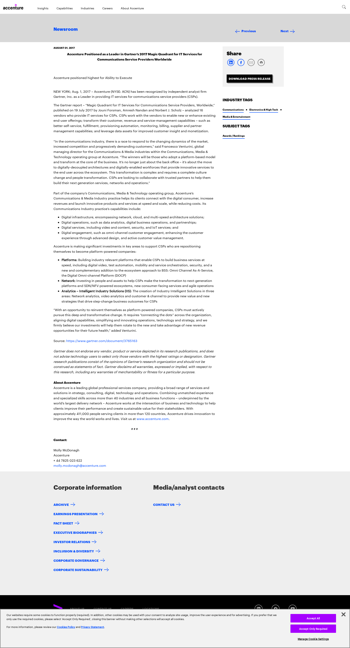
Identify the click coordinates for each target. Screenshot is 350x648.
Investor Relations (71, 541)
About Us (77, 609)
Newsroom (65, 29)
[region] (175, 628)
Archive (61, 504)
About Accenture (132, 8)
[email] (251, 65)
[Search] (344, 7)
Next (284, 30)
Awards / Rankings (234, 135)
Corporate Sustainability (77, 569)
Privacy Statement (92, 627)
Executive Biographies (75, 532)
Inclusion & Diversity (73, 551)
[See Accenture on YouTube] (293, 609)
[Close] (343, 614)
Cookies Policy (66, 627)
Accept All (313, 618)
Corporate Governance (76, 560)
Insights (42, 8)
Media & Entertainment (236, 116)
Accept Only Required (313, 628)
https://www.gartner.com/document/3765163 (101, 341)
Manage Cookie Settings (313, 639)
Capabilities (65, 8)
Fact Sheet (63, 523)
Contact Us (163, 504)
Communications (233, 109)
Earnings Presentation (75, 513)
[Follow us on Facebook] (276, 609)
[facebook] (241, 65)
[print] (261, 65)
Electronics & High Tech (263, 109)
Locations (151, 609)
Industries (87, 8)
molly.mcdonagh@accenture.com (79, 465)
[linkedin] (231, 65)
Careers (107, 8)
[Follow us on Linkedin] (258, 609)
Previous (248, 30)
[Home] (13, 7)
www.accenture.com (153, 419)
